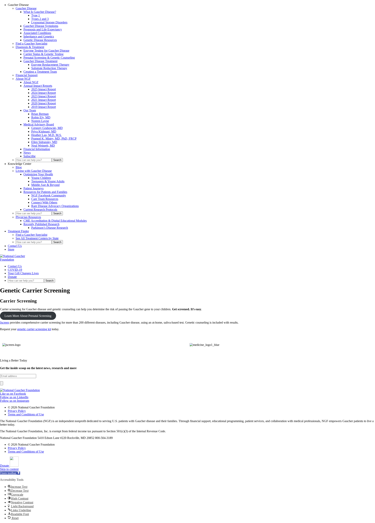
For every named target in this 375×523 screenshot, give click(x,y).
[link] (20, 390)
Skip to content (9, 469)
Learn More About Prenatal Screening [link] (27, 316)
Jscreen (4, 322)
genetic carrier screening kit (34, 329)
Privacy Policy (17, 411)
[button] (10, 473)
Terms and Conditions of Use (26, 414)
